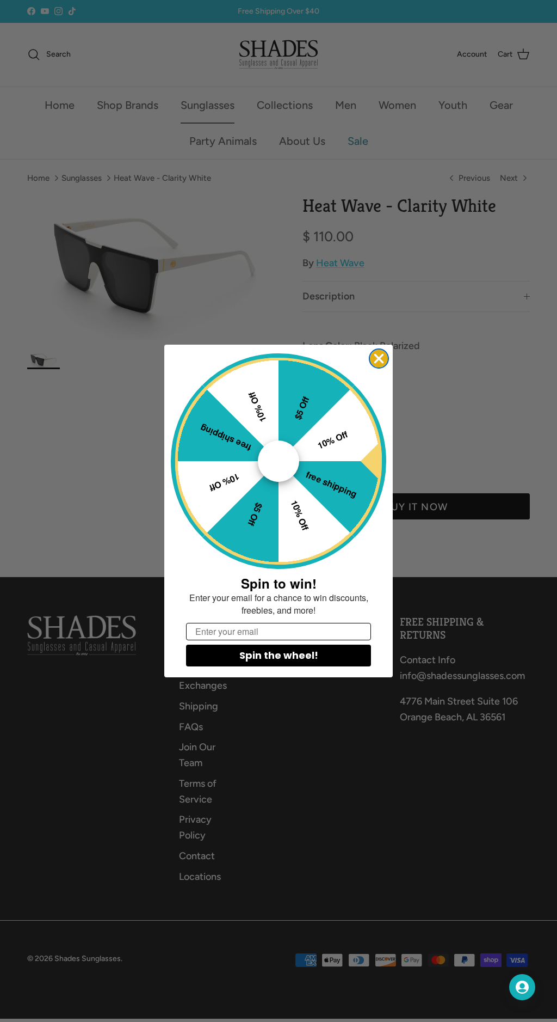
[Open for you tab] (522, 987)
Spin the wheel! (278, 655)
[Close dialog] (378, 358)
